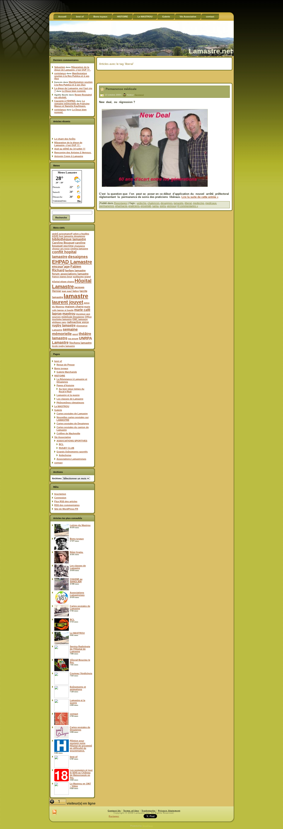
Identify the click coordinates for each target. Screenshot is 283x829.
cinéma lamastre (79, 248)
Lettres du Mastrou (80, 525)
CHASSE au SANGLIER (76, 580)
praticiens (133, 206)
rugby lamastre (64, 325)
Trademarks (149, 811)
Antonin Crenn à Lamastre (68, 156)
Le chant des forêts (64, 139)
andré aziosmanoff (62, 233)
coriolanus (60, 73)
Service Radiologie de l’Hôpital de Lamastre (80, 649)
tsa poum (73, 338)
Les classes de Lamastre (70, 399)
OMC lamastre (80, 319)
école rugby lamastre (63, 346)
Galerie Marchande (67, 372)
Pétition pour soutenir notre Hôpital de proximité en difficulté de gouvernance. (81, 745)
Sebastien (59, 67)
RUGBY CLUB (66, 448)
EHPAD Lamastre (72, 262)
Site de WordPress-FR (66, 509)
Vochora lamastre (80, 342)
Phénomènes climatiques (70, 402)
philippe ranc (59, 322)
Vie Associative (62, 437)
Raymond (139, 94)
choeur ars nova (61, 248)
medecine (198, 203)
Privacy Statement (169, 811)
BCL (61, 444)
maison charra (74, 306)
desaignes (78, 256)
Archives (57, 478)
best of (58, 361)
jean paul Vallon (70, 291)
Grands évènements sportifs (72, 451)
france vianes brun (62, 276)
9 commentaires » (188, 206)
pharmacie (121, 206)
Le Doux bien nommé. (74, 91)
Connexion (60, 497)
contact (58, 462)
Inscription (60, 494)
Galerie (58, 410)
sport (75, 334)
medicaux (210, 203)
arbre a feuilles (81, 233)
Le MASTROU (61, 406)
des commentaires (67, 505)
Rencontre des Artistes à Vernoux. (72, 152)
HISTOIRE (59, 375)
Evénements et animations (78, 688)
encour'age (61, 266)
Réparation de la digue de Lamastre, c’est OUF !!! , (72, 68)
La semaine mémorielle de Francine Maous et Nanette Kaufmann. (71, 103)
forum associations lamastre (70, 273)
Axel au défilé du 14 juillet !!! (69, 149)
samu (155, 206)
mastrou (68, 313)
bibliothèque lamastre (69, 239)
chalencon (153, 203)
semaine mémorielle (65, 331)
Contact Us (114, 811)
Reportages (120, 203)
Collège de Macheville (68, 433)
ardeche (141, 203)
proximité (146, 206)
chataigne (79, 246)
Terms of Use (131, 811)
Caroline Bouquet (63, 242)
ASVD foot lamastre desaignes (68, 236)
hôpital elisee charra (63, 281)
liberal (188, 203)
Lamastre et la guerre (68, 395)
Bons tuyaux (61, 368)
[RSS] (54, 813)
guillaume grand (82, 276)
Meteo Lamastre (67, 172)
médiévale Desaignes (72, 317)
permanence (107, 206)
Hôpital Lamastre (72, 283)
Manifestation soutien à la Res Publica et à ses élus (71, 76)
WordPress (147, 826)
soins (163, 206)
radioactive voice (78, 322)
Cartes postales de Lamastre (72, 413)
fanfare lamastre (75, 270)
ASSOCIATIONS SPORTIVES (72, 440)
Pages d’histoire (65, 385)
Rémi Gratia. (76, 552)
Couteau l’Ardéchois (81, 673)
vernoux (171, 206)
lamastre (76, 296)
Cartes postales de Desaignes (73, 423)
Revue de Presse (66, 364)
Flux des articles (65, 501)
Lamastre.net (210, 51)
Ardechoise (65, 455)
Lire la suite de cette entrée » (199, 196)
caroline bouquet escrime (68, 244)
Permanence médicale (121, 89)
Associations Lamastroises (71, 459)
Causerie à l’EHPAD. (65, 101)
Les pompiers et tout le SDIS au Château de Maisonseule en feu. (81, 774)
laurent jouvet (67, 302)
